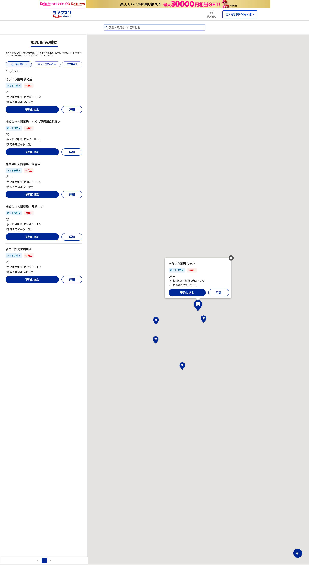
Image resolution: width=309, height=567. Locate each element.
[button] (44, 90)
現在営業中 (72, 64)
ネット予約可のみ (47, 64)
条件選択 (19, 64)
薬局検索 (211, 16)
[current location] (297, 553)
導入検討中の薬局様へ (239, 14)
